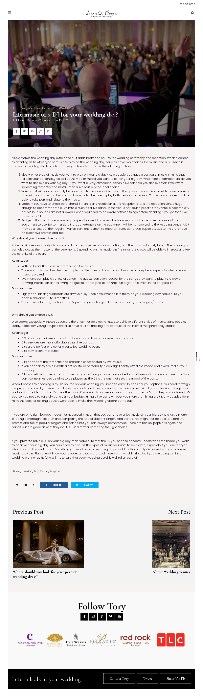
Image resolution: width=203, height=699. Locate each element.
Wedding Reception (42, 108)
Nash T (36, 120)
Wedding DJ (30, 471)
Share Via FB (175, 678)
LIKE (28, 485)
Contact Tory (119, 678)
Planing (17, 471)
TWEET (84, 485)
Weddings (66, 108)
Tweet (147, 678)
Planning (19, 108)
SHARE (53, 485)
